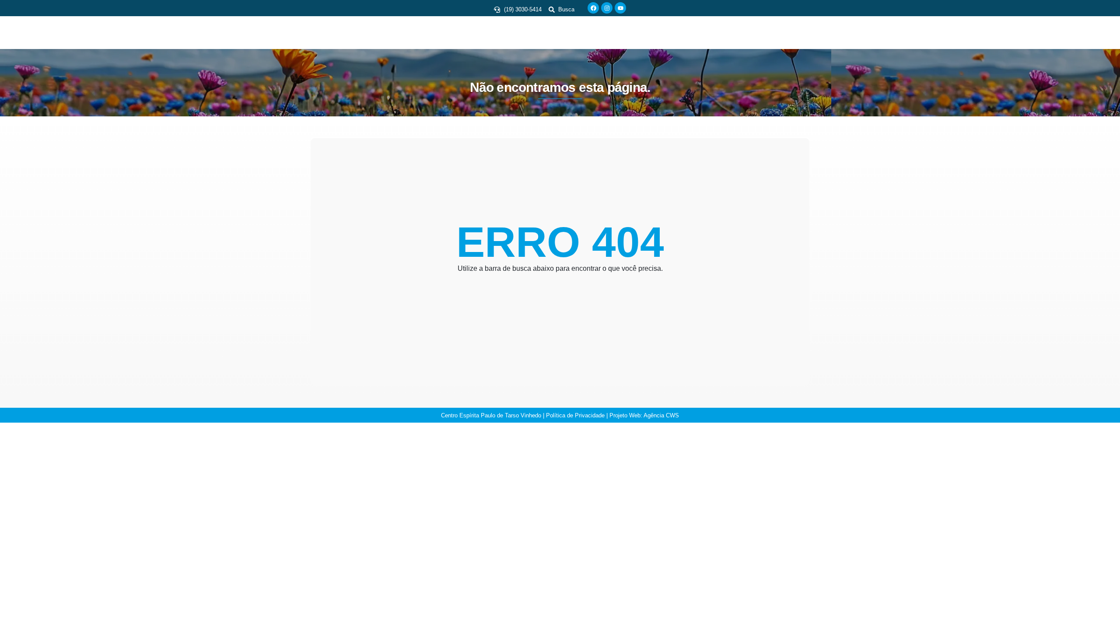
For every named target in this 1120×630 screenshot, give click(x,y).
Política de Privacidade (575, 415)
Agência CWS (661, 415)
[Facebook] (593, 8)
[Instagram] (606, 8)
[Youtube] (620, 8)
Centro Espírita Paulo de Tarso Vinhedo (491, 415)
